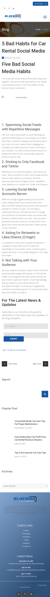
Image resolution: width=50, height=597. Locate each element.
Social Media (21, 350)
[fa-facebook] (4, 8)
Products (27, 537)
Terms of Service (25, 587)
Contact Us (27, 546)
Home (38, 29)
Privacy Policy (42, 585)
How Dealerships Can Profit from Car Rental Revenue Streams (30, 438)
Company (26, 534)
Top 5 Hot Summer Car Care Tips (30, 452)
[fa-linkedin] (13, 8)
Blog (26, 540)
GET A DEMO (39, 4)
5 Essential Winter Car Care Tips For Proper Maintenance (30, 422)
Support (27, 543)
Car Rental (11, 350)
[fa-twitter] (9, 8)
